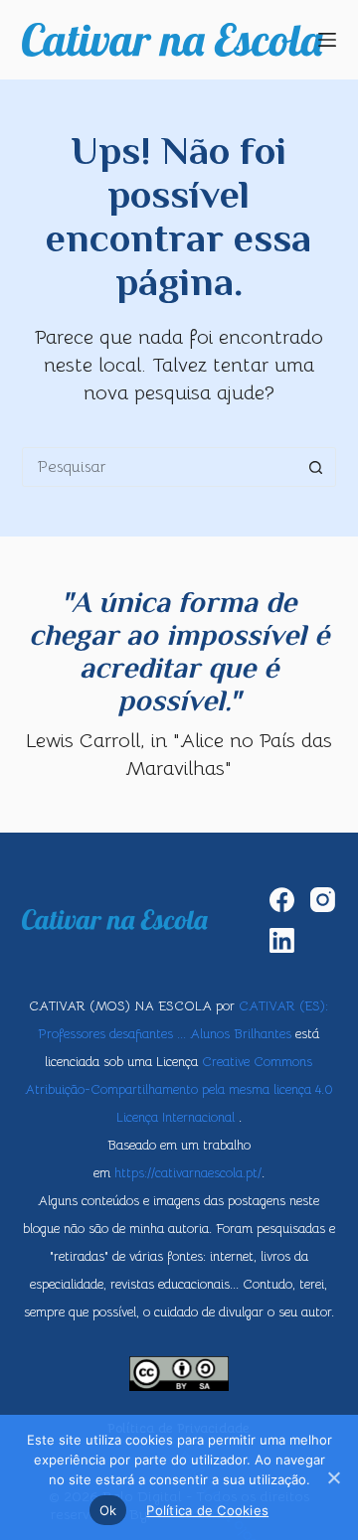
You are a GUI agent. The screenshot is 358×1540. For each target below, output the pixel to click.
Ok (108, 1510)
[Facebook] (281, 899)
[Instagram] (322, 899)
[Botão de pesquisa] (316, 467)
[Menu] (327, 40)
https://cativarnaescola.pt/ (188, 1172)
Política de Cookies (207, 1510)
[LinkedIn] (281, 940)
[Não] (333, 1477)
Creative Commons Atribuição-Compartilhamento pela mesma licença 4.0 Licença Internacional (179, 1089)
